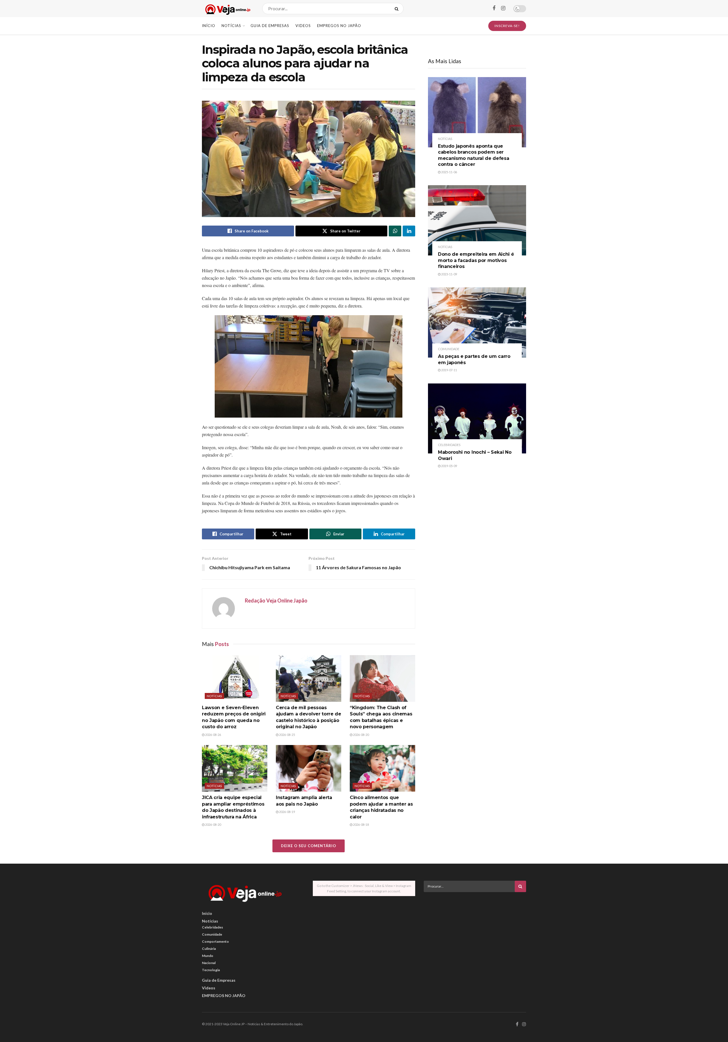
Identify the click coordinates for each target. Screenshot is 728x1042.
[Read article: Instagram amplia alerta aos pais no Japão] (308, 768)
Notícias (231, 25)
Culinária (209, 948)
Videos (303, 25)
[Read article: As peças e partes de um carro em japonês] (477, 322)
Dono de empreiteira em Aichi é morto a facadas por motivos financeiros (476, 260)
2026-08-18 (360, 824)
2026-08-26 (212, 734)
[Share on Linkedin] (409, 231)
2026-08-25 (286, 734)
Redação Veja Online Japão (276, 600)
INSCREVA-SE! (507, 26)
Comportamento (215, 941)
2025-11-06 (448, 172)
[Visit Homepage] (227, 8)
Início (208, 25)
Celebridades (449, 444)
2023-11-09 (448, 274)
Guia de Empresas (270, 25)
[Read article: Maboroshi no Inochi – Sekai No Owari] (477, 418)
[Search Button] (398, 8)
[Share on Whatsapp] (395, 231)
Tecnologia (211, 970)
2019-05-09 (448, 466)
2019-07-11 (448, 370)
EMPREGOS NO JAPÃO (339, 25)
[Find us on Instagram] (503, 8)
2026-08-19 (286, 812)
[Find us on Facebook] (494, 8)
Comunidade (448, 348)
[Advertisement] (475, 936)
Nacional (209, 963)
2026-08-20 (360, 734)
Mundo (207, 956)
